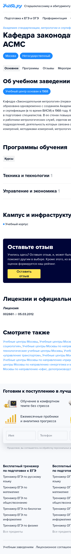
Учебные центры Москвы (20, 342)
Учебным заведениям (18, 547)
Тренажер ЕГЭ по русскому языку (22, 479)
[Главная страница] (12, 6)
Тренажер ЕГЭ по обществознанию (15, 500)
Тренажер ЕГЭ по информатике (15, 517)
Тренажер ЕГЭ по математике (15, 490)
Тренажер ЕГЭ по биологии (22, 509)
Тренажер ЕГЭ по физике (20, 525)
